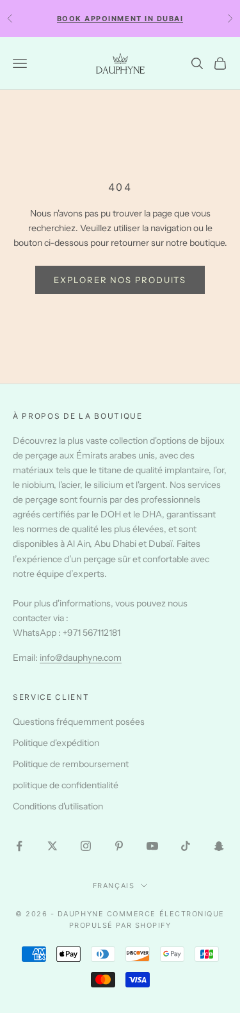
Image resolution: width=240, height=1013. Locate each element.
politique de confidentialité (65, 785)
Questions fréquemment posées (79, 721)
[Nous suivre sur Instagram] (85, 845)
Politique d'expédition (56, 743)
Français (113, 885)
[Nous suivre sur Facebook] (19, 845)
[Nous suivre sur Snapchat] (218, 845)
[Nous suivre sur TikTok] (185, 845)
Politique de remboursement (71, 764)
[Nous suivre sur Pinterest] (119, 845)
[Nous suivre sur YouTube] (152, 845)
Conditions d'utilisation (58, 806)
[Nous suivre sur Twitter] (52, 845)
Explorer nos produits (120, 280)
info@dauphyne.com (81, 657)
